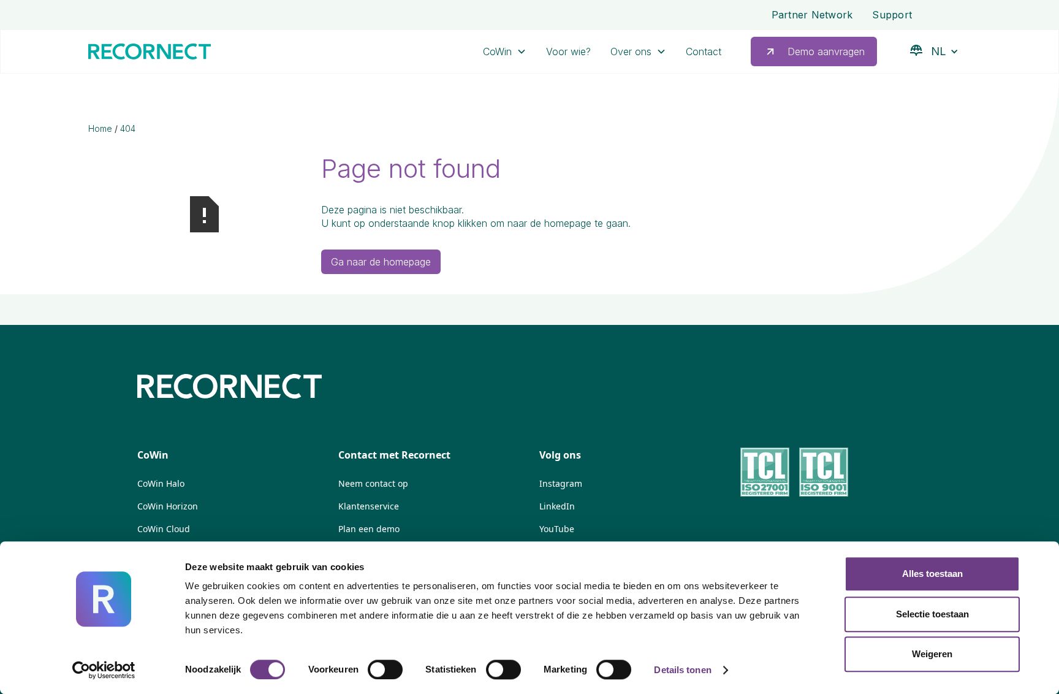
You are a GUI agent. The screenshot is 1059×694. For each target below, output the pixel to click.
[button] (504, 51)
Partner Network (812, 15)
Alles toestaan (932, 573)
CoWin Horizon (167, 506)
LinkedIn (557, 506)
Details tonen (682, 670)
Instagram (560, 483)
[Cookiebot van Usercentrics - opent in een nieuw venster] (104, 670)
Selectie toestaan (932, 614)
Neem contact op (373, 483)
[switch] (385, 669)
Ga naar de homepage (381, 262)
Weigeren (932, 654)
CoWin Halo (160, 483)
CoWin (497, 51)
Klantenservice (368, 506)
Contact (703, 51)
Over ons (630, 51)
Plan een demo (369, 529)
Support (892, 15)
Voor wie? (568, 51)
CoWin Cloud (163, 529)
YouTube (556, 529)
